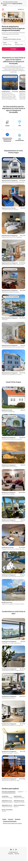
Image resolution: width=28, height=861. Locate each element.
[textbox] (7, 44)
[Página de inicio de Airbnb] (3, 9)
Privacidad (10, 853)
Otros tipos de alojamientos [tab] (8, 791)
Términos (16, 853)
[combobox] (13, 39)
